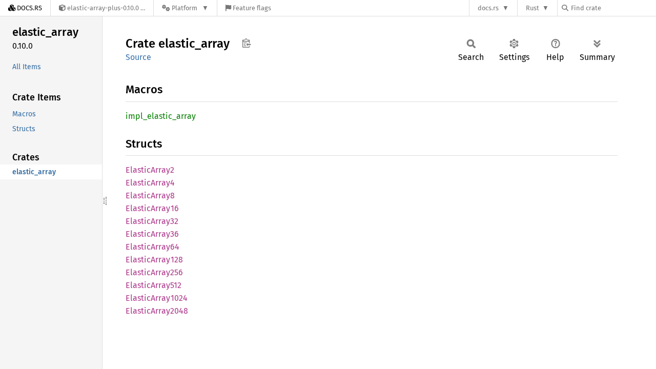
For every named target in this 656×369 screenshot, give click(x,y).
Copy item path (246, 43)
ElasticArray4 (150, 183)
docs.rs (488, 8)
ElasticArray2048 (157, 311)
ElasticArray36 (152, 234)
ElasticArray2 (150, 170)
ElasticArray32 (152, 221)
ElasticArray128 (154, 259)
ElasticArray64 (152, 247)
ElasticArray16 (152, 208)
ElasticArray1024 (157, 298)
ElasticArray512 (153, 285)
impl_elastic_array (161, 116)
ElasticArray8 (150, 195)
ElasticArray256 (154, 272)
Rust (532, 8)
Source (138, 57)
